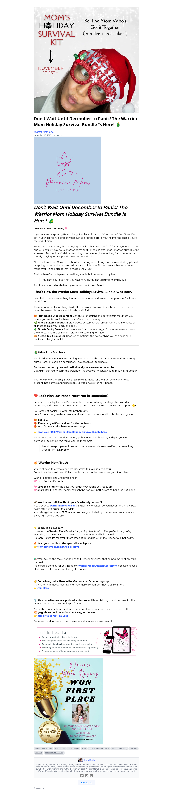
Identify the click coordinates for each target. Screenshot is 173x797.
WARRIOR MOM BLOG (44, 132)
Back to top (86, 782)
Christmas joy (73, 748)
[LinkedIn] (86, 775)
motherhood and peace (99, 748)
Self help (133, 748)
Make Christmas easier (54, 752)
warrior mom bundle (43, 748)
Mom (84, 748)
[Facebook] (82, 775)
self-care (38, 752)
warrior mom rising (119, 748)
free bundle (59, 748)
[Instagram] (91, 775)
